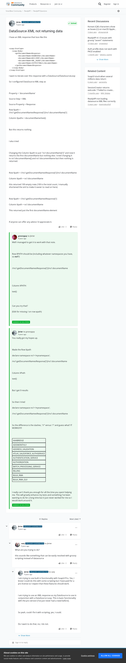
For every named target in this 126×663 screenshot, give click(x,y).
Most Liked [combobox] (75, 519)
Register (107, 4)
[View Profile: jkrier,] (14, 333)
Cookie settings (88, 656)
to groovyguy (29, 332)
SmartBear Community (14, 11)
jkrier (18, 22)
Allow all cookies (110, 656)
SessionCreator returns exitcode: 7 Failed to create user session (100, 88)
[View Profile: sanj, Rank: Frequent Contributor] (17, 544)
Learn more (67, 658)
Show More (25, 635)
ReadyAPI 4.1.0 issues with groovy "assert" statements (100, 39)
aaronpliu (103, 82)
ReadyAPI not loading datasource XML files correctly (102, 100)
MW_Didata (105, 93)
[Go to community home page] (15, 4)
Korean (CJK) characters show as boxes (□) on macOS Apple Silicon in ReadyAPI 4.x (101, 28)
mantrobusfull (105, 104)
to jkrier (31, 236)
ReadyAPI (27, 11)
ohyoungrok (103, 32)
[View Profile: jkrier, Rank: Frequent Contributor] (12, 23)
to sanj (52, 572)
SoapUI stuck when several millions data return (100, 77)
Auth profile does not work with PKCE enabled (102, 50)
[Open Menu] (118, 11)
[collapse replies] (6, 526)
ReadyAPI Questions (40, 11)
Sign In (116, 4)
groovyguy (22, 236)
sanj (23, 543)
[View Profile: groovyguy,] (14, 237)
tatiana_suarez (106, 54)
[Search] (99, 4)
